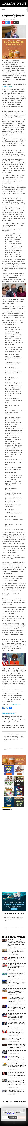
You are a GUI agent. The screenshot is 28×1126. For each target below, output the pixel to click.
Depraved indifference (13, 1051)
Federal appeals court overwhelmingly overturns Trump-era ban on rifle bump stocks (16, 1092)
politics (4, 722)
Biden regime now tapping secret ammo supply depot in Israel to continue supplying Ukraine (16, 991)
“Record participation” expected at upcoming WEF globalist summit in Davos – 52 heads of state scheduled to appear (17, 1024)
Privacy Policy (10, 1113)
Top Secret (10, 722)
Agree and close (12, 1117)
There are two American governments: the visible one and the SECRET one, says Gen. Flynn (16, 1058)
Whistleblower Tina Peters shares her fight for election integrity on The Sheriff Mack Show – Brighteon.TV (16, 967)
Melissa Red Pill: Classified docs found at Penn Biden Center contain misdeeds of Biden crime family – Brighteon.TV (16, 1008)
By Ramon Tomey (16, 1069)
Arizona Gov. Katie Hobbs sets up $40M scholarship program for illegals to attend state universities (16, 1074)
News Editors (12, 19)
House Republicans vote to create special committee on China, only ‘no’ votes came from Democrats (16, 1032)
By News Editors (16, 1041)
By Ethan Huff (15, 954)
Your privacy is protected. (8, 748)
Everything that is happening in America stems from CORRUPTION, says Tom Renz (16, 975)
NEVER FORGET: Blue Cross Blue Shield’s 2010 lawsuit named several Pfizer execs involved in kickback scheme (17, 1066)
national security (21, 720)
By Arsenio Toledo (16, 1077)
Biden (13, 716)
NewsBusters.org (7, 86)
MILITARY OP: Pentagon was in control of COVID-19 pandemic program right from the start (15, 1016)
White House (17, 722)
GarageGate (19, 718)
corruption (5, 718)
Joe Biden (12, 720)
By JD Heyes (15, 947)
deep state (12, 718)
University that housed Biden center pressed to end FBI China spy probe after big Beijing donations (17, 1046)
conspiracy (18, 716)
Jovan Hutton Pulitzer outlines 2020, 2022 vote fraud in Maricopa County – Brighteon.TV (16, 959)
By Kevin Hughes (16, 970)
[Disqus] (14, 831)
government (5, 720)
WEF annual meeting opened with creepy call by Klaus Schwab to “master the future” (16, 951)
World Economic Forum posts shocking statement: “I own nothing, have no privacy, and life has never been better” (16, 983)
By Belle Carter (16, 961)
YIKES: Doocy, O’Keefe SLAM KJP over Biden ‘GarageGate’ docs (15, 1039)
